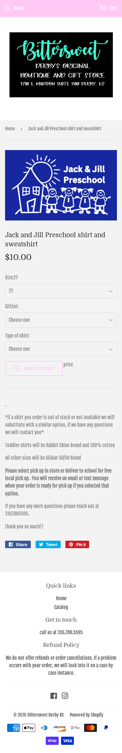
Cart (112, 8)
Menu (19, 8)
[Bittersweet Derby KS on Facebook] (53, 697)
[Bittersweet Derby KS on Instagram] (65, 697)
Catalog (61, 607)
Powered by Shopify (86, 715)
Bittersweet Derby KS (45, 715)
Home (10, 128)
